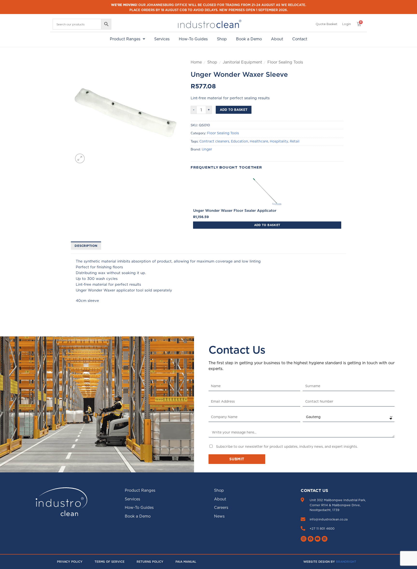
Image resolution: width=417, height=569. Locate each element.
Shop (222, 39)
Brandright (346, 562)
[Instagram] (303, 539)
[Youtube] (317, 539)
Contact (299, 39)
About (277, 39)
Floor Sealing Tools (285, 62)
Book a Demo (249, 39)
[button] (346, 24)
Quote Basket (326, 24)
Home (196, 62)
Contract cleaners (214, 141)
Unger (207, 149)
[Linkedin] (324, 539)
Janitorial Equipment (242, 62)
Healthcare (259, 141)
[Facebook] (310, 539)
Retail (294, 141)
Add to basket (234, 109)
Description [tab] (86, 245)
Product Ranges (125, 39)
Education (239, 141)
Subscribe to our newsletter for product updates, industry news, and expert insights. (287, 446)
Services (162, 39)
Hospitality (279, 141)
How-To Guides (193, 39)
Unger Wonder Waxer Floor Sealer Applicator (234, 210)
